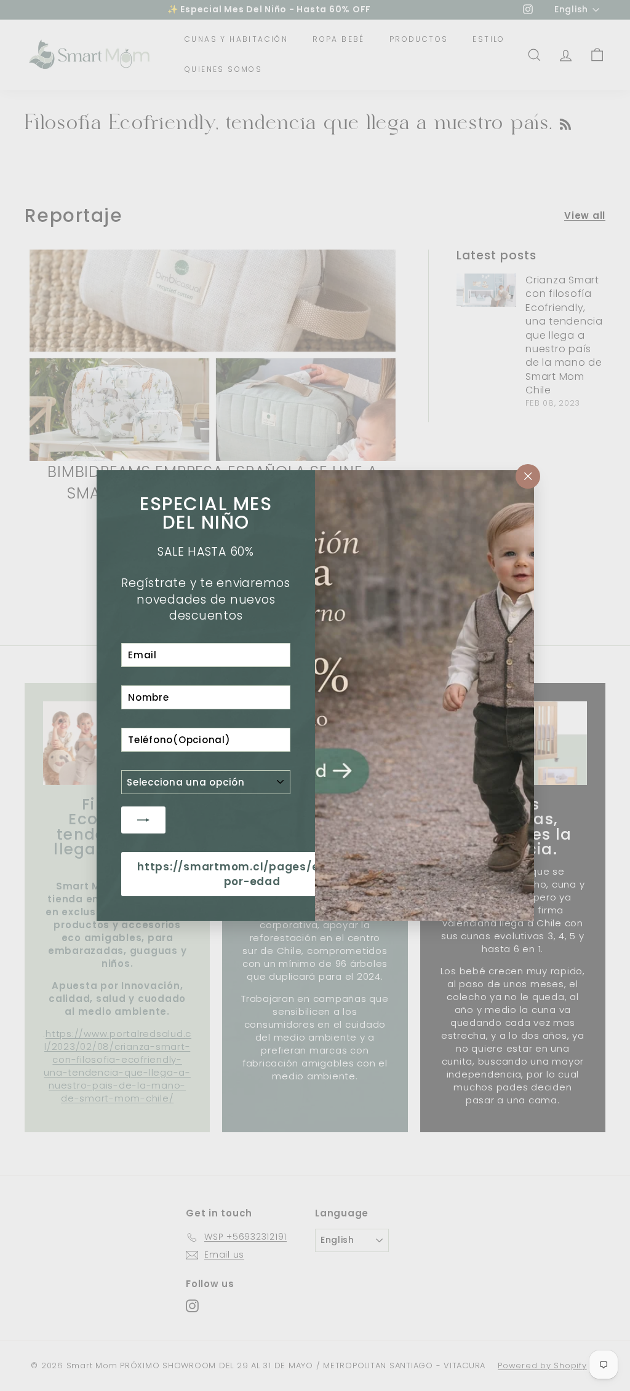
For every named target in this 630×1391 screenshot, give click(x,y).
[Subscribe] (143, 819)
